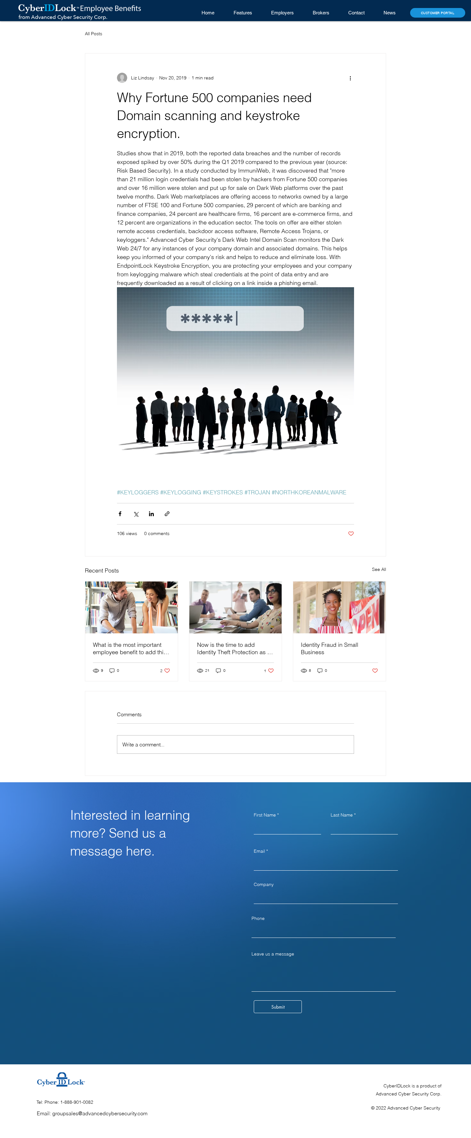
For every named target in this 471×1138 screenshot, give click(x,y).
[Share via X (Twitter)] (136, 514)
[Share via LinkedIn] (151, 514)
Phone (258, 918)
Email (259, 851)
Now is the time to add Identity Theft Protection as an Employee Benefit (235, 648)
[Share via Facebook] (120, 514)
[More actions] (350, 78)
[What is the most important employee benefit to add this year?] (131, 607)
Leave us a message (273, 954)
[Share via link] (167, 514)
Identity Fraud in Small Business (329, 648)
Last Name (342, 815)
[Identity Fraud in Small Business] (339, 607)
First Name (265, 815)
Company (264, 884)
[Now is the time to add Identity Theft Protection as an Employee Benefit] (235, 607)
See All (379, 569)
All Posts (93, 34)
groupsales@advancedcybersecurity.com (99, 1113)
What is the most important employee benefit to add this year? (129, 648)
